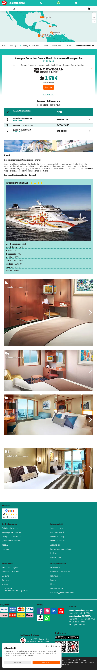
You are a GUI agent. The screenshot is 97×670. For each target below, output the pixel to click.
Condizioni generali (57, 532)
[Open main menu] (93, 8)
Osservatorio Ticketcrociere (60, 572)
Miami (69, 45)
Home (4, 45)
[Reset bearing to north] (94, 21)
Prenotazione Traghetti (10, 567)
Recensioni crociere (57, 567)
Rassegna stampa (56, 588)
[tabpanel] (48, 158)
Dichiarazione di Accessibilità (60, 549)
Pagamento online (56, 576)
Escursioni (5, 549)
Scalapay (53, 580)
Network (5, 584)
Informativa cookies (57, 541)
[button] (90, 312)
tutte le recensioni (10, 517)
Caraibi (45, 45)
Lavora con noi (55, 557)
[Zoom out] (94, 17)
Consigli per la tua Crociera (11, 536)
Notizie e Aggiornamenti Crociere (62, 592)
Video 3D (5, 545)
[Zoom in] (94, 14)
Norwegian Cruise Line (31, 45)
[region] (48, 26)
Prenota (48, 87)
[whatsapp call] (58, 3)
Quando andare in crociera (11, 541)
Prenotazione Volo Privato (11, 572)
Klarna (52, 584)
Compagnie (14, 45)
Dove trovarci (6, 580)
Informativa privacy (57, 536)
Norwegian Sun (57, 45)
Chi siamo (5, 576)
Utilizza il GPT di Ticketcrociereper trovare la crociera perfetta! (38, 640)
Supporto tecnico (56, 528)
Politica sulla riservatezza (52, 646)
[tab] (48, 112)
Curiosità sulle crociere (10, 528)
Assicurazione (55, 545)
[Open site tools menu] (93, 3)
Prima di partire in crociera (11, 532)
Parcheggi (53, 553)
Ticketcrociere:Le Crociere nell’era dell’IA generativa (15, 589)
